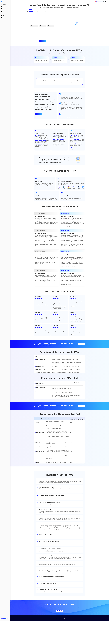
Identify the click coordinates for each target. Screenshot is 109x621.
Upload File (51, 25)
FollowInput (30, 11)
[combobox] (55, 11)
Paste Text (43, 25)
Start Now (59, 610)
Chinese (40, 11)
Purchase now (98, 1)
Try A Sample (35, 25)
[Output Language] (58, 11)
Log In (106, 1)
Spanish (47, 11)
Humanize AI (4, 1)
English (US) (35, 11)
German (43, 11)
